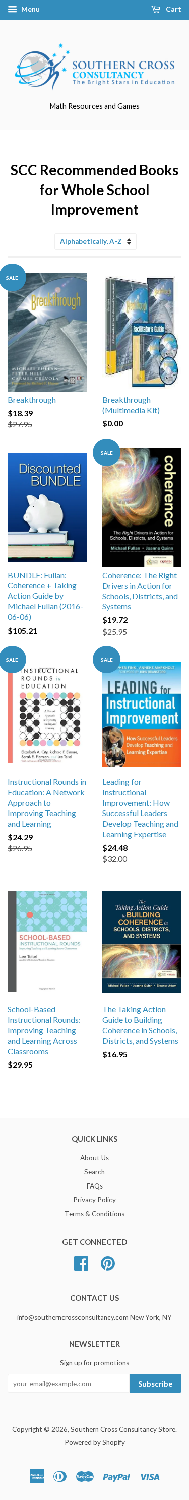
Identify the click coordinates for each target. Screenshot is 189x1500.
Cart (172, 9)
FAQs (95, 1186)
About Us (94, 1158)
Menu (30, 9)
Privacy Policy (94, 1200)
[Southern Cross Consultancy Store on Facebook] (81, 1262)
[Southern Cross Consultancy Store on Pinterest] (107, 1262)
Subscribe (155, 1383)
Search (94, 1172)
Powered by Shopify (95, 1442)
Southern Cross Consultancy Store (123, 1429)
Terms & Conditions (94, 1214)
